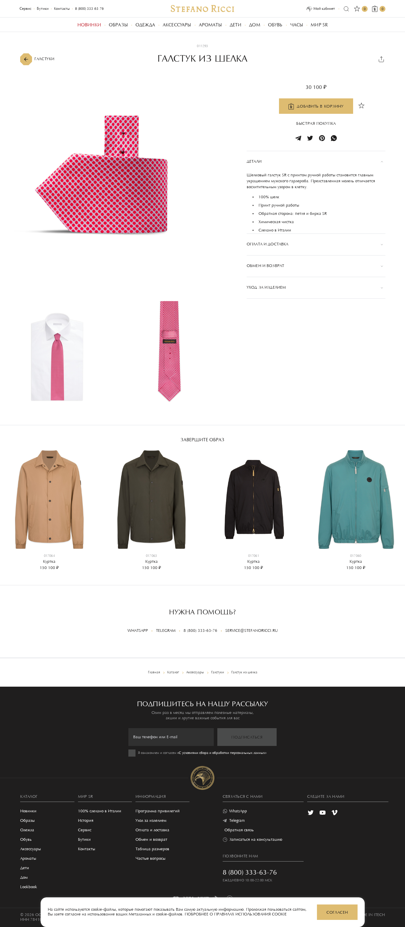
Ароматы (28, 859)
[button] (9, 506)
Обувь (26, 840)
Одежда (27, 830)
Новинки (28, 811)
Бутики (43, 9)
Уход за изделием (150, 821)
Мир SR (85, 797)
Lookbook (28, 887)
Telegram (166, 631)
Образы (27, 821)
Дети (24, 868)
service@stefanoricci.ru (251, 631)
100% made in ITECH (365, 915)
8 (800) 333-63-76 (89, 9)
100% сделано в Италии (99, 811)
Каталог (28, 797)
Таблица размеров (152, 849)
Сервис (25, 9)
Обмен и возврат (151, 840)
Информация (150, 797)
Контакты (62, 9)
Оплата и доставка (152, 830)
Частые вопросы (150, 859)
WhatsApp (137, 631)
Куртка (49, 562)
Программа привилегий (157, 811)
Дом (24, 878)
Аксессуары (30, 849)
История (85, 821)
